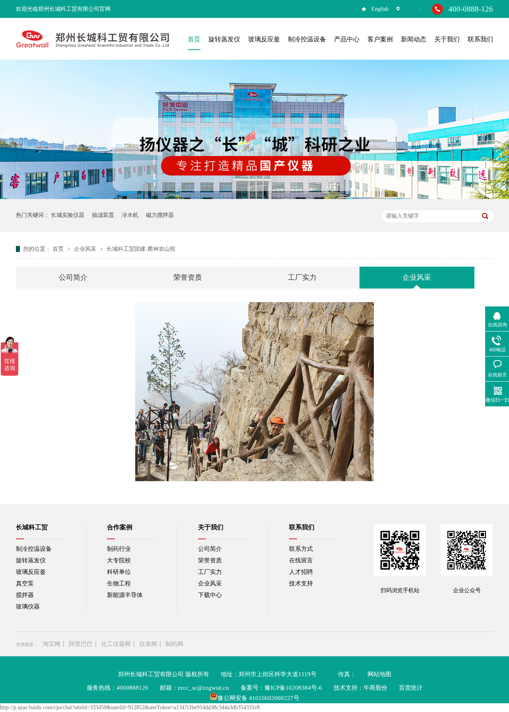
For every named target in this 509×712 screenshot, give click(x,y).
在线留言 (301, 560)
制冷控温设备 (34, 549)
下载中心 (210, 595)
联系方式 (301, 549)
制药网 (174, 644)
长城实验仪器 (67, 215)
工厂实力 (302, 277)
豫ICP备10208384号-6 (293, 688)
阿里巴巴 (81, 644)
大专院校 (119, 560)
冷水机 (130, 215)
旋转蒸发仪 (31, 560)
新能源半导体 (125, 595)
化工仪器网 (116, 644)
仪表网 (148, 644)
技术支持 (301, 583)
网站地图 (379, 674)
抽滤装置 (103, 215)
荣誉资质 (187, 277)
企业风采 (86, 249)
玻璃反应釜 (31, 572)
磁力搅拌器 (160, 215)
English (380, 9)
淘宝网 (51, 644)
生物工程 (119, 583)
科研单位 (119, 572)
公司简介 (73, 277)
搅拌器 (25, 595)
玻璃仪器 (28, 606)
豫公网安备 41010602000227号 (258, 698)
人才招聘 (301, 572)
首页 (58, 249)
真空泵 (25, 583)
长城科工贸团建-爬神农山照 (141, 249)
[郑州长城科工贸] (92, 48)
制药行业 (119, 549)
